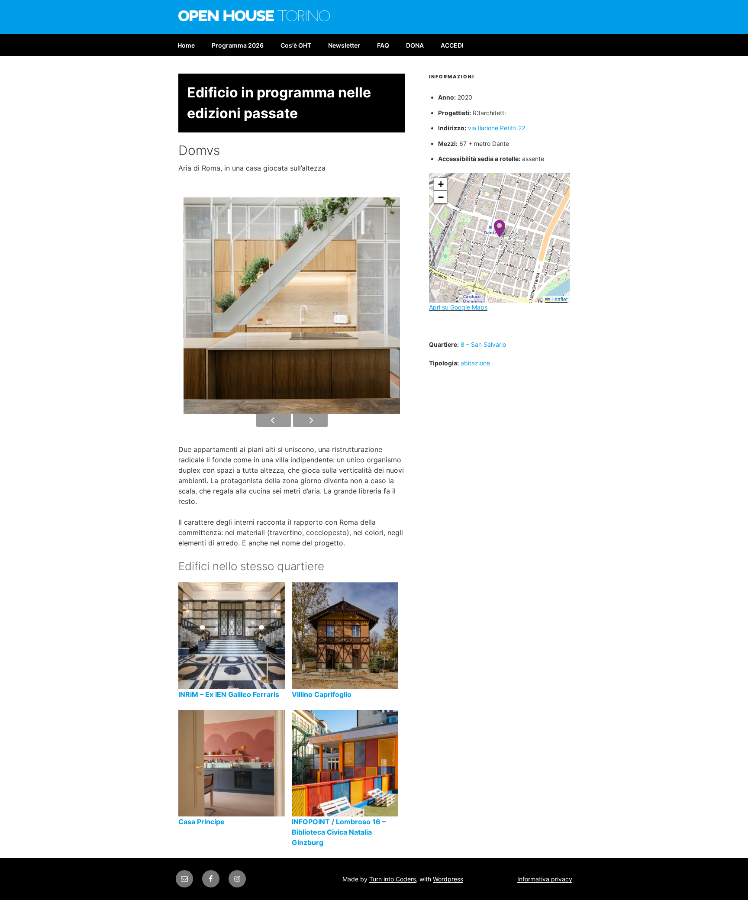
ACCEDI (452, 45)
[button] (499, 229)
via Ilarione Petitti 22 (496, 128)
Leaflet (558, 299)
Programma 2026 (238, 45)
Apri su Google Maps (458, 307)
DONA (415, 45)
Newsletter (344, 45)
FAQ (383, 45)
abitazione (475, 363)
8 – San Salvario (483, 344)
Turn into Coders (392, 879)
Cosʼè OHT (295, 45)
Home (186, 45)
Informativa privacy (544, 879)
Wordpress (448, 879)
